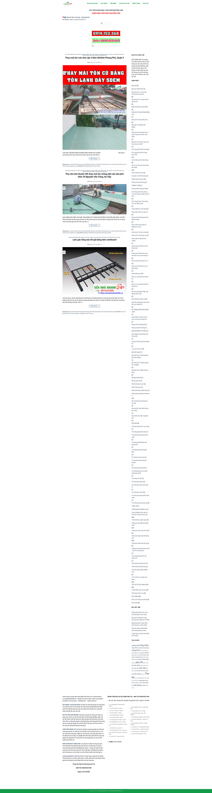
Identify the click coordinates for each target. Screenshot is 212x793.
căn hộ (138, 652)
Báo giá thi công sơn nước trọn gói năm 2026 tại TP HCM (140, 619)
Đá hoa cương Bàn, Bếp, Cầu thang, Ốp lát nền (140, 293)
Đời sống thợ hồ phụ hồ (138, 299)
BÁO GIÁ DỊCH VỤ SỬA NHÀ (140, 107)
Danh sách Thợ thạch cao (139, 235)
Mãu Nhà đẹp (136, 352)
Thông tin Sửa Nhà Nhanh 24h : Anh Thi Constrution (140, 549)
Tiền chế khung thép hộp (113, 237)
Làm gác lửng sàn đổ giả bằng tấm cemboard (94, 239)
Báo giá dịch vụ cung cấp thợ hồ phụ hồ (140, 100)
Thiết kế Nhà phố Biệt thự (139, 509)
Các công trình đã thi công (139, 149)
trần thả (133, 682)
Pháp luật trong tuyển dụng (139, 390)
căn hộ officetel (144, 653)
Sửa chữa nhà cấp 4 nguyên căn (98, 55)
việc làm (137, 682)
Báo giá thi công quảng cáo (140, 119)
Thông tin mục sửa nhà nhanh (140, 530)
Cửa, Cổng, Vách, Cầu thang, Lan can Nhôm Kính (140, 202)
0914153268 (117, 742)
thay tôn (98, 166)
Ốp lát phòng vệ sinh (138, 384)
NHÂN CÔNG (136, 3)
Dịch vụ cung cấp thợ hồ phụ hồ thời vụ (140, 285)
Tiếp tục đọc (94, 158)
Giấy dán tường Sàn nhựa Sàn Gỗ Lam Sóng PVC (140, 303)
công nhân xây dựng (143, 648)
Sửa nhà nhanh (75, 721)
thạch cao (142, 674)
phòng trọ (133, 662)
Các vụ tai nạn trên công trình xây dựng (140, 166)
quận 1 (144, 662)
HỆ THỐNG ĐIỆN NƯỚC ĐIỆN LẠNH (140, 311)
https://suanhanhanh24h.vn (78, 19)
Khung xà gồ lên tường (87, 237)
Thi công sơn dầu (137, 478)
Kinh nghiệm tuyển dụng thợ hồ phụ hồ (140, 335)
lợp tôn (89, 166)
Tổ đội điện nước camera (139, 590)
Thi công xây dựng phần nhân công (140, 496)
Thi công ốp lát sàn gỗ (138, 468)
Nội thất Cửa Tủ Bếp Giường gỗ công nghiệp (140, 356)
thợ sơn (136, 678)
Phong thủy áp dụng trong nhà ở (140, 394)
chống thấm (91, 232)
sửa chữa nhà (135, 668)
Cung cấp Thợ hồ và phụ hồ (140, 212)
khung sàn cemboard (69, 313)
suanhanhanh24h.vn (76, 704)
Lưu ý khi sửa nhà (137, 349)
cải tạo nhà (134, 655)
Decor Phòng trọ (136, 273)
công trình (136, 650)
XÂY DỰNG (104, 3)
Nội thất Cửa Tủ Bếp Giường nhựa (140, 371)
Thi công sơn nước (137, 492)
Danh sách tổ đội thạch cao (140, 261)
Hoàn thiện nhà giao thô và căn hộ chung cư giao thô (139, 318)
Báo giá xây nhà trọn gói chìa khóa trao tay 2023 (140, 143)
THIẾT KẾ (134, 506)
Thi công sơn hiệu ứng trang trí (140, 486)
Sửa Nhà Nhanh (92, 3)
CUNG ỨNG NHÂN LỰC (69, 729)
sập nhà (142, 665)
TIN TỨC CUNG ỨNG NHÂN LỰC (139, 571)
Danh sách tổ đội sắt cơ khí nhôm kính (140, 247)
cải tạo (122, 311)
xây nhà (143, 685)
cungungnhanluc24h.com (116, 791)
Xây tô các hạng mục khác (139, 599)
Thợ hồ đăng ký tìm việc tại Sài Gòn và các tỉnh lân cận (140, 513)
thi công (137, 674)
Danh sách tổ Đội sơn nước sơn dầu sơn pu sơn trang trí (140, 254)
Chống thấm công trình (138, 188)
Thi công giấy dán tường (139, 432)
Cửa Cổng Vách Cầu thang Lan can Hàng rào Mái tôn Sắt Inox (109, 164)
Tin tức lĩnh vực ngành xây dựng (139, 578)
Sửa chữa (146, 665)
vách (92, 313)
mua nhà (135, 659)
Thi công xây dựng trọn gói (139, 503)
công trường (134, 652)
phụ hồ (139, 662)
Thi (101, 62)
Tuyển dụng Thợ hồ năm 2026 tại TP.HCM (140, 635)
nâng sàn (77, 313)
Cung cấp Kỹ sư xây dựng (139, 209)
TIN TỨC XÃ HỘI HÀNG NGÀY (140, 584)
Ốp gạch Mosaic (136, 377)
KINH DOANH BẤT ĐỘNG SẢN (71, 744)
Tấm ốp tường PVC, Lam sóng (140, 426)
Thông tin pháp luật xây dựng (140, 543)
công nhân (135, 648)
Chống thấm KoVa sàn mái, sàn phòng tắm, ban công (140, 613)
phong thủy (145, 659)
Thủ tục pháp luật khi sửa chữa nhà (139, 557)
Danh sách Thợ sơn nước (139, 232)
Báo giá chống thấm (137, 89)
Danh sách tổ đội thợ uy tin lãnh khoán (139, 267)
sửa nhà (142, 668)
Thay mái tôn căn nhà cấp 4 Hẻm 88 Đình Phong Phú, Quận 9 (94, 57)
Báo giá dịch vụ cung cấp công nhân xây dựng (139, 93)
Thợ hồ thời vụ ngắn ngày (139, 520)
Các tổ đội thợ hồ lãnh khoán (140, 160)
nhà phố (139, 659)
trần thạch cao (143, 680)
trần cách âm (136, 680)
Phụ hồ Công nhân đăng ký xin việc (139, 402)
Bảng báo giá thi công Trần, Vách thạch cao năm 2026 (140, 624)
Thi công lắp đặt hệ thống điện (139, 451)
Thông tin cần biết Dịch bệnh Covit (140, 524)
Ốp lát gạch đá (136, 381)
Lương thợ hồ (138, 657)
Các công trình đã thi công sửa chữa (75, 54)
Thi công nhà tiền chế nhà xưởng (139, 461)
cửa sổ (138, 655)
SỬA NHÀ (113, 3)
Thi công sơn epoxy (137, 481)
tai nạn (139, 670)
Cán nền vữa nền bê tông (139, 176)
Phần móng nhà (136, 387)
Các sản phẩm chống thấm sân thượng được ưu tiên (139, 629)
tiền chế (89, 313)
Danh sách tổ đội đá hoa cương (139, 240)
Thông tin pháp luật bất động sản (140, 537)
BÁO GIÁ (145, 3)
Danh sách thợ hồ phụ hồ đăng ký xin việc (139, 226)
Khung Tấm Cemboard (74, 237)
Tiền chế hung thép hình (100, 237)
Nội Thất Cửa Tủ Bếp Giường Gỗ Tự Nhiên (140, 364)
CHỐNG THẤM (136, 185)
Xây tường (135, 603)
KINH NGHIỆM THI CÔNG (139, 331)
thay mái (94, 166)
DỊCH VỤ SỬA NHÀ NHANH (71, 715)
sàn (85, 313)
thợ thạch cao (141, 678)
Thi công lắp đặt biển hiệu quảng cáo (139, 443)
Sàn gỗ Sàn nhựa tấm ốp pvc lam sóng (140, 409)
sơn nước (137, 665)
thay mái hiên (102, 232)
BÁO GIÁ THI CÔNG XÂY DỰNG (139, 126)
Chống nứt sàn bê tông (138, 182)
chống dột (85, 166)
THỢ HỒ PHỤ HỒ (124, 3)
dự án (142, 655)
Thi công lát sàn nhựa (138, 457)
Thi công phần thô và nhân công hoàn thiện (139, 472)
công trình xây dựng (144, 650)
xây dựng (137, 685)
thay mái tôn (108, 232)
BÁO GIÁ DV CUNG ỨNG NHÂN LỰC (140, 113)
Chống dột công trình (92, 54)
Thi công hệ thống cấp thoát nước (140, 436)
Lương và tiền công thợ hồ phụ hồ (140, 342)
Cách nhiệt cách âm (137, 173)
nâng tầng (82, 313)
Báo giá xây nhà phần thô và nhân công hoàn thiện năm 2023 (140, 134)
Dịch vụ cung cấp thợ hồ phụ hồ (140, 278)
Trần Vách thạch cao (138, 593)
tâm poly (96, 232)
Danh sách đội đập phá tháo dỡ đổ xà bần (140, 218)
